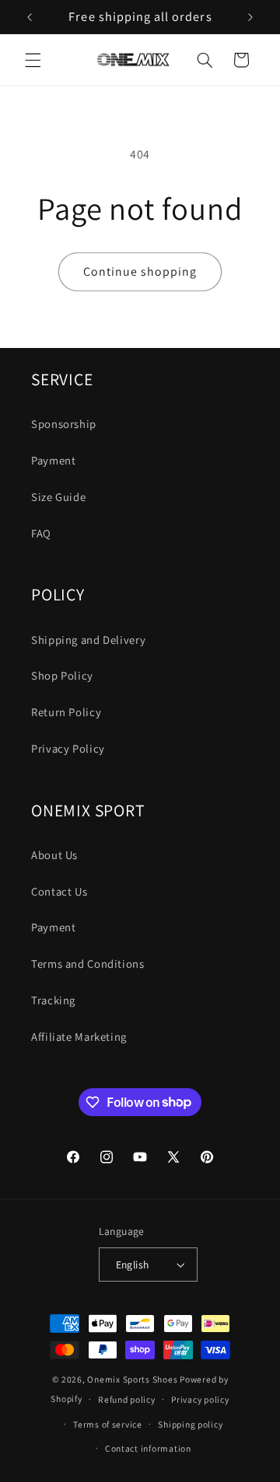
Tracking (53, 1000)
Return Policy (66, 711)
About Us (54, 854)
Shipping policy (190, 1424)
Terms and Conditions (88, 963)
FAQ (41, 533)
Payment (53, 460)
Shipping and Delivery (88, 639)
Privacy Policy (68, 748)
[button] (33, 60)
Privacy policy (200, 1399)
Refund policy (127, 1399)
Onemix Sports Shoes (132, 1379)
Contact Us (59, 891)
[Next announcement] (250, 17)
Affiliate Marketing (79, 1036)
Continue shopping (140, 271)
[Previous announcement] (29, 17)
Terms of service (107, 1424)
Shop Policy (62, 675)
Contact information (148, 1448)
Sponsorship (63, 423)
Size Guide (58, 496)
